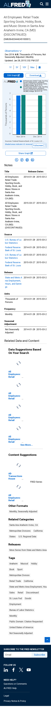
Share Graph (24, 153)
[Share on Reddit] (27, 159)
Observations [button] (12, 51)
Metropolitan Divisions (20, 531)
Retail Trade (15, 581)
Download (35, 75)
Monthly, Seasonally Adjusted (23, 511)
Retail (20, 592)
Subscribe (39, 654)
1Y (10, 67)
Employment (15, 604)
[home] (17, 4)
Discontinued (32, 592)
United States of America (21, 627)
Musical (24, 563)
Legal (6, 695)
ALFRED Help (10, 688)
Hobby (34, 563)
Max (32, 67)
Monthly (13, 616)
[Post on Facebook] (22, 159)
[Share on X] (16, 159)
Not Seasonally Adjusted (21, 633)
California (38, 531)
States (12, 536)
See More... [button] (26, 445)
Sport (19, 569)
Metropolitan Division (19, 575)
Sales (12, 592)
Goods (28, 598)
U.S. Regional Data (27, 536)
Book (11, 569)
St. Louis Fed (15, 598)
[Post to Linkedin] (32, 159)
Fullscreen (38, 145)
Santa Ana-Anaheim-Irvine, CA (23, 525)
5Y (17, 67)
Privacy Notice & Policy (15, 701)
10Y (24, 67)
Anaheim (13, 563)
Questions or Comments (15, 684)
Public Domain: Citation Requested (26, 621)
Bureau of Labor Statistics (21, 610)
